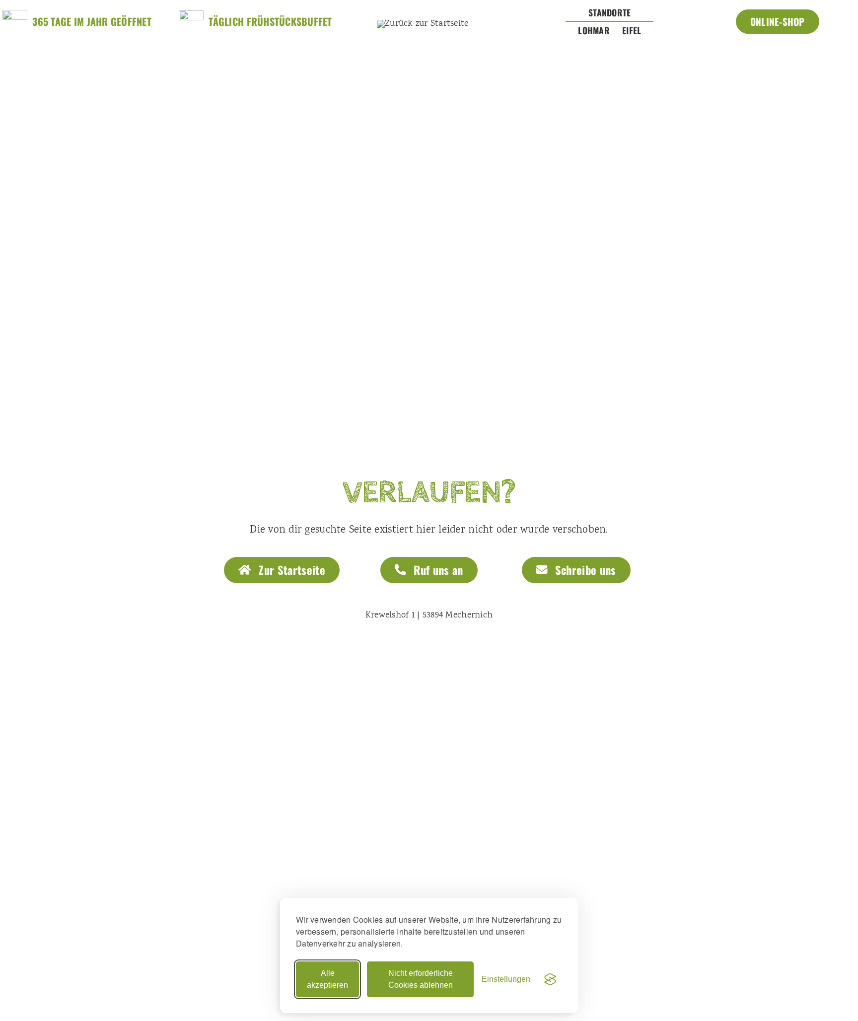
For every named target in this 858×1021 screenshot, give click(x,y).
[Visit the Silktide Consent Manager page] (550, 979)
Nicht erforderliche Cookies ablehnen (420, 979)
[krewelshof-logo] (423, 23)
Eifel (631, 30)
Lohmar (594, 30)
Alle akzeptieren (327, 979)
